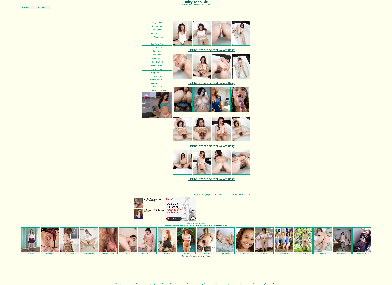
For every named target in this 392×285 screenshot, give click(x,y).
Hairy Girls (157, 76)
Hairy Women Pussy (156, 37)
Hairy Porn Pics (157, 72)
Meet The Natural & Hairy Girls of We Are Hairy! (211, 226)
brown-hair (233, 195)
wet (249, 195)
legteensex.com (157, 83)
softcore (202, 195)
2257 (276, 284)
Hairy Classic (157, 58)
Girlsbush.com (157, 26)
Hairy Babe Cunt (27, 8)
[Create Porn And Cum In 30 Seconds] (183, 99)
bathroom (242, 195)
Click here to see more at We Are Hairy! (211, 50)
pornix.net (157, 55)
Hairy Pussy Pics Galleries (156, 90)
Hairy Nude (157, 51)
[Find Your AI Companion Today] (240, 99)
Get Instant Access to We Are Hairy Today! (196, 256)
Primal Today (157, 47)
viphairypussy (157, 69)
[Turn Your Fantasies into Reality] (202, 99)
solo (219, 195)
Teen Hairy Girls (157, 62)
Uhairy (156, 40)
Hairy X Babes (157, 87)
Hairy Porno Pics (157, 44)
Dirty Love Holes (157, 33)
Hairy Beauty (157, 23)
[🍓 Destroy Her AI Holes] (221, 99)
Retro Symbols (156, 30)
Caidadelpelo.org (156, 80)
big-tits (209, 195)
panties (225, 195)
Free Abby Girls (157, 65)
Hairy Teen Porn (43, 8)
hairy (215, 195)
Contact (272, 284)
